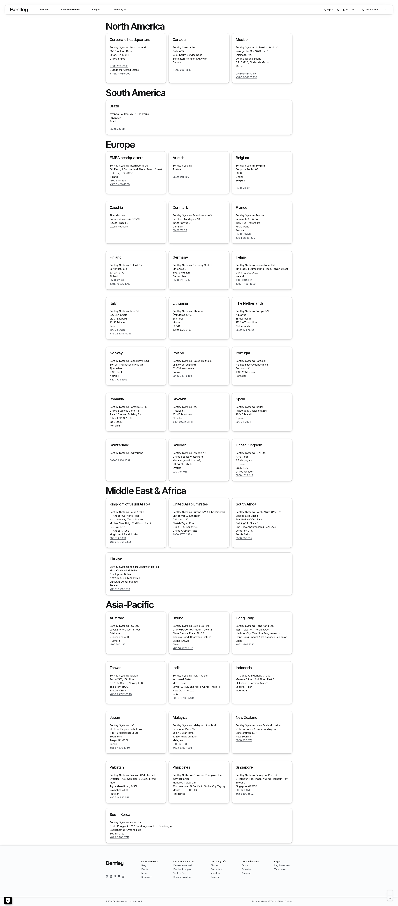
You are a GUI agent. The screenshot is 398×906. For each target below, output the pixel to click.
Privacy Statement (260, 901)
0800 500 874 (244, 740)
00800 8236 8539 (120, 460)
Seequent (246, 873)
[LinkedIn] (111, 876)
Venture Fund (179, 873)
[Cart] (338, 9)
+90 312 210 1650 (120, 589)
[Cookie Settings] (8, 900)
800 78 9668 (117, 329)
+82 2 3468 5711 (119, 837)
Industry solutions (70, 9)
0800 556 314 (118, 128)
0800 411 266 (117, 280)
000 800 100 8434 (183, 698)
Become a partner (182, 877)
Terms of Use (276, 901)
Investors (215, 873)
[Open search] (386, 9)
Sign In (330, 9)
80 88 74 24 (180, 230)
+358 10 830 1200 (120, 283)
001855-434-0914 (246, 73)
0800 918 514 (244, 234)
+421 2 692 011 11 (183, 421)
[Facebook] (107, 876)
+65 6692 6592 (245, 793)
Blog (143, 865)
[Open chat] (390, 898)
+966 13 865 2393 (120, 541)
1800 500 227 (117, 644)
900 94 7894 (243, 421)
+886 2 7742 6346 (121, 694)
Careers (215, 877)
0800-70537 (243, 188)
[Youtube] (119, 876)
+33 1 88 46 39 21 (246, 237)
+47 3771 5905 (118, 379)
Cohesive (246, 869)
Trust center (280, 869)
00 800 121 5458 (182, 375)
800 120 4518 (243, 790)
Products (44, 9)
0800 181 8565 (181, 280)
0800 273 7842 (245, 329)
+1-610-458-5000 (120, 73)
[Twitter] (115, 876)
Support (96, 9)
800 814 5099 (118, 538)
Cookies (288, 901)
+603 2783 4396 (182, 747)
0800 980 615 (244, 538)
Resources (146, 877)
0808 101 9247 (244, 475)
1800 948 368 (118, 180)
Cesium (245, 865)
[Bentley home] (19, 10)
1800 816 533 (180, 744)
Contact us (216, 869)
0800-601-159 (181, 176)
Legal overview (281, 865)
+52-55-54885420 (246, 77)
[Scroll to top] (390, 893)
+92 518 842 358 (119, 797)
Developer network (182, 865)
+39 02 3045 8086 (120, 333)
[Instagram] (123, 876)
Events (144, 869)
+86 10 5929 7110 (183, 648)
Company (118, 9)
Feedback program (182, 869)
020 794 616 (180, 471)
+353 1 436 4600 (120, 184)
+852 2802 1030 (245, 644)
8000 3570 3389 (182, 534)
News (144, 873)
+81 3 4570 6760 (120, 747)
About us (215, 865)
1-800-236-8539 (119, 66)
